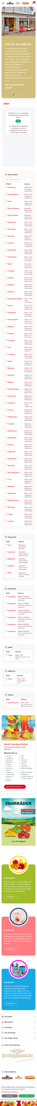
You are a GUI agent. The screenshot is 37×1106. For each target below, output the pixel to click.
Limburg (11, 333)
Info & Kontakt (9, 1033)
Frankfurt (11, 271)
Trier (9, 479)
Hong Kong (11, 596)
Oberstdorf (12, 396)
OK (27, 1096)
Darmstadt (11, 229)
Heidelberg (12, 312)
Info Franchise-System (14, 787)
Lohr (9, 347)
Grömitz (11, 278)
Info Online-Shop (11, 1038)
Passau (10, 410)
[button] (13, 94)
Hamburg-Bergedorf (15, 299)
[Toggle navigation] (3, 3)
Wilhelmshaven (13, 500)
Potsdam (11, 424)
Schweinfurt (12, 458)
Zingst (10, 514)
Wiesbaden (12, 493)
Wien (10, 573)
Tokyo (10, 655)
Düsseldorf (12, 250)
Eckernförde (12, 257)
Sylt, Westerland (13, 472)
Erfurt (10, 264)
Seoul (10, 679)
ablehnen (10, 1096)
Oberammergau (13, 389)
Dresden (11, 236)
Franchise (8, 1027)
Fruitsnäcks (10, 897)
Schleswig (11, 451)
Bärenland (27, 208)
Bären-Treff (28, 194)
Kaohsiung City (13, 703)
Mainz (10, 361)
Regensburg (12, 431)
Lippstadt (11, 340)
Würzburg (11, 507)
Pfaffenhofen (12, 417)
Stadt (8, 184)
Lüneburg (11, 354)
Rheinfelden (12, 438)
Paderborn (11, 403)
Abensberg (12, 187)
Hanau (10, 305)
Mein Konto (8, 1022)
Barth (10, 201)
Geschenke (10, 1003)
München (11, 368)
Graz (9, 545)
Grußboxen (10, 949)
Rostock (11, 445)
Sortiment (8, 1017)
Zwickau (11, 521)
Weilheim (11, 486)
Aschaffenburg (13, 194)
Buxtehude (12, 222)
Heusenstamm (13, 319)
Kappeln (11, 326)
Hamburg (11, 285)
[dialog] (18, 1092)
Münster (11, 382)
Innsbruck (11, 552)
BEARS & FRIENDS (30, 187)
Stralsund (11, 465)
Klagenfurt (11, 559)
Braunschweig (13, 215)
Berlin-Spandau (13, 208)
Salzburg (11, 566)
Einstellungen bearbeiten (10, 1092)
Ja (18, 121)
